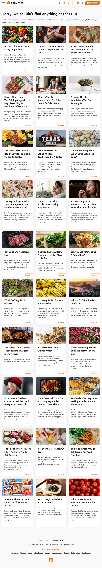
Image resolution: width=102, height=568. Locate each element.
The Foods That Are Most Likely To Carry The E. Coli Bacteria (17, 452)
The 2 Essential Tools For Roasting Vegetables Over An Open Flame (50, 401)
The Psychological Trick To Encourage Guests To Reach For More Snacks (16, 204)
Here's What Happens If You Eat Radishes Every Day (83, 350)
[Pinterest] (68, 3)
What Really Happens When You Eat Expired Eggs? (82, 154)
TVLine (30, 553)
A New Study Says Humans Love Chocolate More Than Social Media (83, 204)
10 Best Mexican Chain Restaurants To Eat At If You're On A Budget (83, 49)
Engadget (15, 553)
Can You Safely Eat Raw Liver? (16, 253)
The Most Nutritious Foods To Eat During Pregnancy (48, 204)
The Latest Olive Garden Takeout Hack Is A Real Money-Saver (17, 350)
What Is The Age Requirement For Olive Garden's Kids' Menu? (49, 100)
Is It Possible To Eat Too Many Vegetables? (16, 48)
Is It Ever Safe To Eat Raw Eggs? (51, 450)
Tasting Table (75, 553)
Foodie (47, 553)
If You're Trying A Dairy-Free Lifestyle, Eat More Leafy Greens (50, 255)
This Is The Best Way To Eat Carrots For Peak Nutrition (83, 452)
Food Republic (57, 553)
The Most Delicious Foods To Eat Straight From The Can (51, 49)
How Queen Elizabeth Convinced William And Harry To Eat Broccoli (16, 401)
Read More (28, 72)
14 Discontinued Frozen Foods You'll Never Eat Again (16, 502)
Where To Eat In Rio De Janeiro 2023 (83, 302)
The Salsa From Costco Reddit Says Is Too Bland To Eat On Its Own (17, 154)
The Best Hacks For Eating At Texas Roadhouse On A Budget (50, 154)
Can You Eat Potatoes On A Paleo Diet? (84, 253)
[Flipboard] (78, 3)
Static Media (38, 544)
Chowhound (38, 553)
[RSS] (82, 3)
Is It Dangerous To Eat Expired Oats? (49, 349)
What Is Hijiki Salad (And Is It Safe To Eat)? (50, 501)
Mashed (66, 553)
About (40, 541)
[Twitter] (64, 3)
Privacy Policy (58, 541)
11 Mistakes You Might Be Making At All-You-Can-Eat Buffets (84, 401)
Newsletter (93, 3)
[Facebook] (59, 3)
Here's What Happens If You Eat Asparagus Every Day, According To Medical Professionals (17, 102)
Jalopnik (23, 553)
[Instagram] (73, 3)
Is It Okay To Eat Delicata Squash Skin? (51, 302)
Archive (48, 541)
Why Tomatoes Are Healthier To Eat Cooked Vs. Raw (83, 502)
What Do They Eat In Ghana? (15, 302)
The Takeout (86, 553)
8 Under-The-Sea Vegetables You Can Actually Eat (81, 100)
